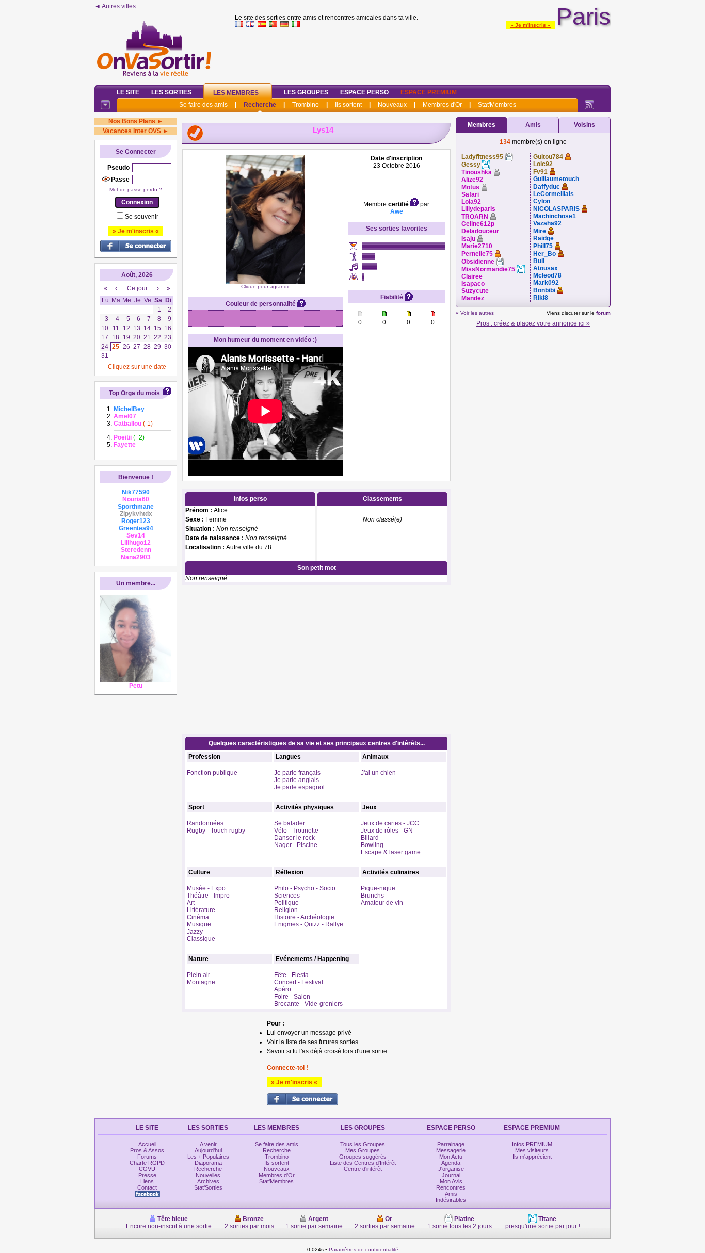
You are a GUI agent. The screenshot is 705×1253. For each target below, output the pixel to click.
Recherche (260, 104)
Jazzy (195, 931)
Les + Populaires (208, 1156)
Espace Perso (364, 92)
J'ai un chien (378, 772)
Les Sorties (171, 92)
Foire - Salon (292, 996)
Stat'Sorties (208, 1187)
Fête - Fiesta (291, 975)
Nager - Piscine (295, 845)
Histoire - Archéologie (304, 917)
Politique (286, 902)
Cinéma (198, 917)
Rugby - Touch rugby (216, 830)
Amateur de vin (382, 902)
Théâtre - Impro (208, 895)
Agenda (450, 1163)
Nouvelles (208, 1175)
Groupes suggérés (363, 1156)
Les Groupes (306, 92)
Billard (370, 837)
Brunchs (372, 895)
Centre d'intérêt (363, 1169)
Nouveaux (392, 104)
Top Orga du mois (134, 393)
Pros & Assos (147, 1150)
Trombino (305, 104)
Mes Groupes (362, 1150)
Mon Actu (450, 1156)
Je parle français (297, 772)
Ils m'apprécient (532, 1156)
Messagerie (451, 1150)
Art (191, 902)
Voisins (584, 124)
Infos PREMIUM (532, 1144)
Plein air (198, 975)
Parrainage (450, 1144)
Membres (481, 124)
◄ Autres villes (115, 6)
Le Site (128, 92)
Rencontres (451, 1187)
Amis (533, 124)
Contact (147, 1187)
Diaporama (208, 1163)
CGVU (147, 1169)
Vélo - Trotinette (296, 830)
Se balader (289, 823)
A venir (208, 1144)
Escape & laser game (391, 852)
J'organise (451, 1169)
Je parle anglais (296, 780)
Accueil (147, 1144)
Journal (451, 1175)
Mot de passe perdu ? (135, 189)
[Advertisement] (423, 53)
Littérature (201, 910)
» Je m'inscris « (530, 25)
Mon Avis (451, 1181)
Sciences (287, 895)
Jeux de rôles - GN (387, 830)
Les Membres (236, 92)
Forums (147, 1156)
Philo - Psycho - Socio (304, 888)
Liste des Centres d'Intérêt (363, 1163)
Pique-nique (378, 888)
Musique (199, 924)
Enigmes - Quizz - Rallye (308, 924)
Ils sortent (348, 104)
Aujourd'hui (208, 1150)
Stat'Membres (497, 104)
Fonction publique (212, 772)
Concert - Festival (298, 982)
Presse (147, 1175)
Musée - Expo (206, 888)
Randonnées (205, 823)
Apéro (282, 989)
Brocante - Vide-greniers (308, 1003)
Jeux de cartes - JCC (390, 823)
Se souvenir (141, 216)
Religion (286, 910)
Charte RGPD (147, 1163)
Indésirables (451, 1200)
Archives (208, 1181)
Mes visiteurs (532, 1150)
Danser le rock (294, 837)
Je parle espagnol (299, 787)
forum (603, 313)
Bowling (372, 845)
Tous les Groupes (362, 1144)
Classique (201, 938)
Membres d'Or (442, 104)
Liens (147, 1181)
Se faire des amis (203, 104)
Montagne (201, 982)
